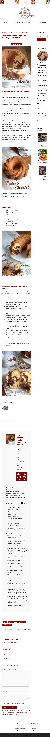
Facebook (33, 726)
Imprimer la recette (19, 477)
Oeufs (7, 421)
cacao (5, 622)
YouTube (34, 730)
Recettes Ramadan (7, 624)
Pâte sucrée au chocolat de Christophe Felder (42, 145)
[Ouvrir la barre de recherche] (30, 26)
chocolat (10, 622)
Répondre (6, 658)
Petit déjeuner (13, 421)
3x (26, 503)
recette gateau (22, 622)
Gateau (4, 421)
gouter (15, 622)
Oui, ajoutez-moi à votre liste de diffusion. (14, 703)
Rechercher (42, 39)
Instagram (33, 728)
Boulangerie (15, 22)
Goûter (19, 421)
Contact (19, 730)
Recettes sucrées (40, 22)
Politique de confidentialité (19, 726)
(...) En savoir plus (41, 120)
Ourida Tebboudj (6, 648)
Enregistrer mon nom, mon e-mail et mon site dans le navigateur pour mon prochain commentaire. (17, 699)
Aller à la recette (17, 44)
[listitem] (7, 2)
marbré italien (14, 135)
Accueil (6, 22)
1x (21, 503)
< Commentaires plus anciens (10, 642)
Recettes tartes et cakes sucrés (21, 32)
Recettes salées (26, 22)
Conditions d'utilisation (19, 728)
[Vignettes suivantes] (48, 2)
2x (24, 503)
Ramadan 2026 (22, 26)
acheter (6, 402)
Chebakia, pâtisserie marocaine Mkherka (43, 163)
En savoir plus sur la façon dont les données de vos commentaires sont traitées (16, 712)
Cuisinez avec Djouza (39, 735)
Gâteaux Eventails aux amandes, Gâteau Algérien (42, 178)
